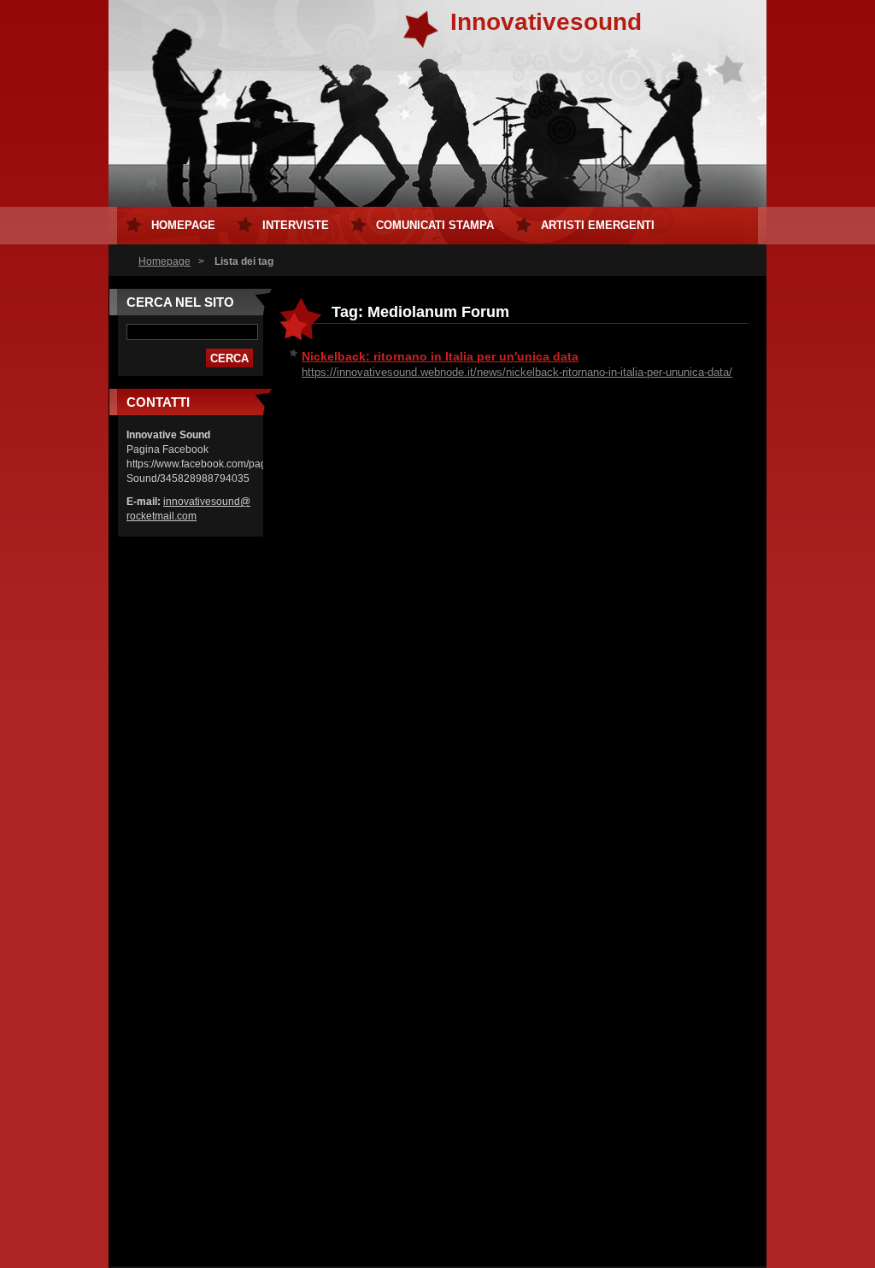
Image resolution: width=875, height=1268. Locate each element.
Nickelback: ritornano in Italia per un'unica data (440, 356)
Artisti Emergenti (598, 225)
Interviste (295, 225)
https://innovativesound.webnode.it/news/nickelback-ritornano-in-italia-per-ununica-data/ (517, 372)
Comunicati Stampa (435, 225)
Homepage (164, 261)
